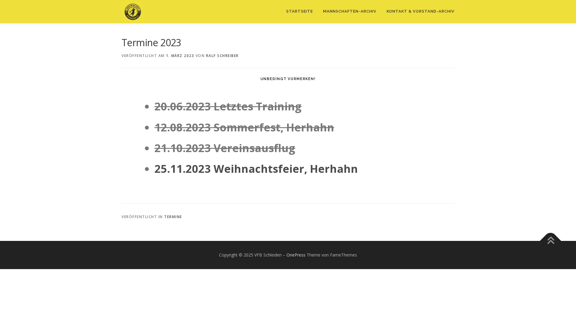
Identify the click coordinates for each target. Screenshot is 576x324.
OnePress (295, 255)
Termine (173, 216)
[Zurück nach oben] (550, 241)
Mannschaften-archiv (349, 11)
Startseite (299, 11)
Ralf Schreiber (222, 55)
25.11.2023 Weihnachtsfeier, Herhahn (256, 168)
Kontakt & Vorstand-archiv (420, 11)
